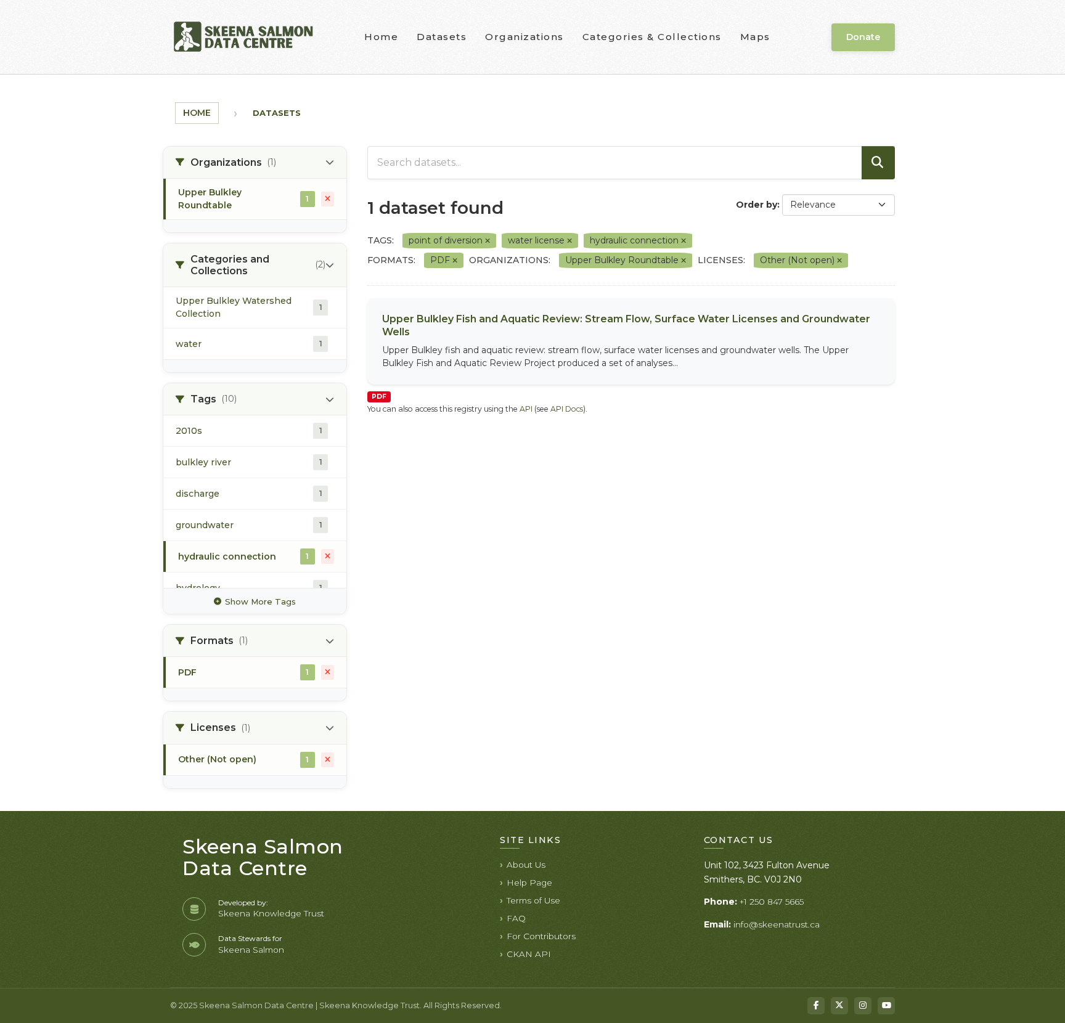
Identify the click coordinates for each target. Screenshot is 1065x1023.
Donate (863, 37)
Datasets (442, 37)
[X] (839, 1005)
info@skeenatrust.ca (776, 924)
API (526, 409)
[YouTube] (886, 1005)
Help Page (529, 882)
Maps (755, 37)
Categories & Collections (652, 37)
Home (381, 37)
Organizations (524, 37)
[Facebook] (816, 1005)
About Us (526, 865)
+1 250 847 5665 (772, 902)
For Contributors (541, 936)
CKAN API (529, 954)
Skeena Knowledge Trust (271, 913)
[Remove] (487, 241)
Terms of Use (533, 900)
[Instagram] (862, 1005)
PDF (379, 397)
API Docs (566, 409)
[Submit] (878, 162)
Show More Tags (260, 601)
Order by (756, 204)
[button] (254, 163)
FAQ (516, 918)
